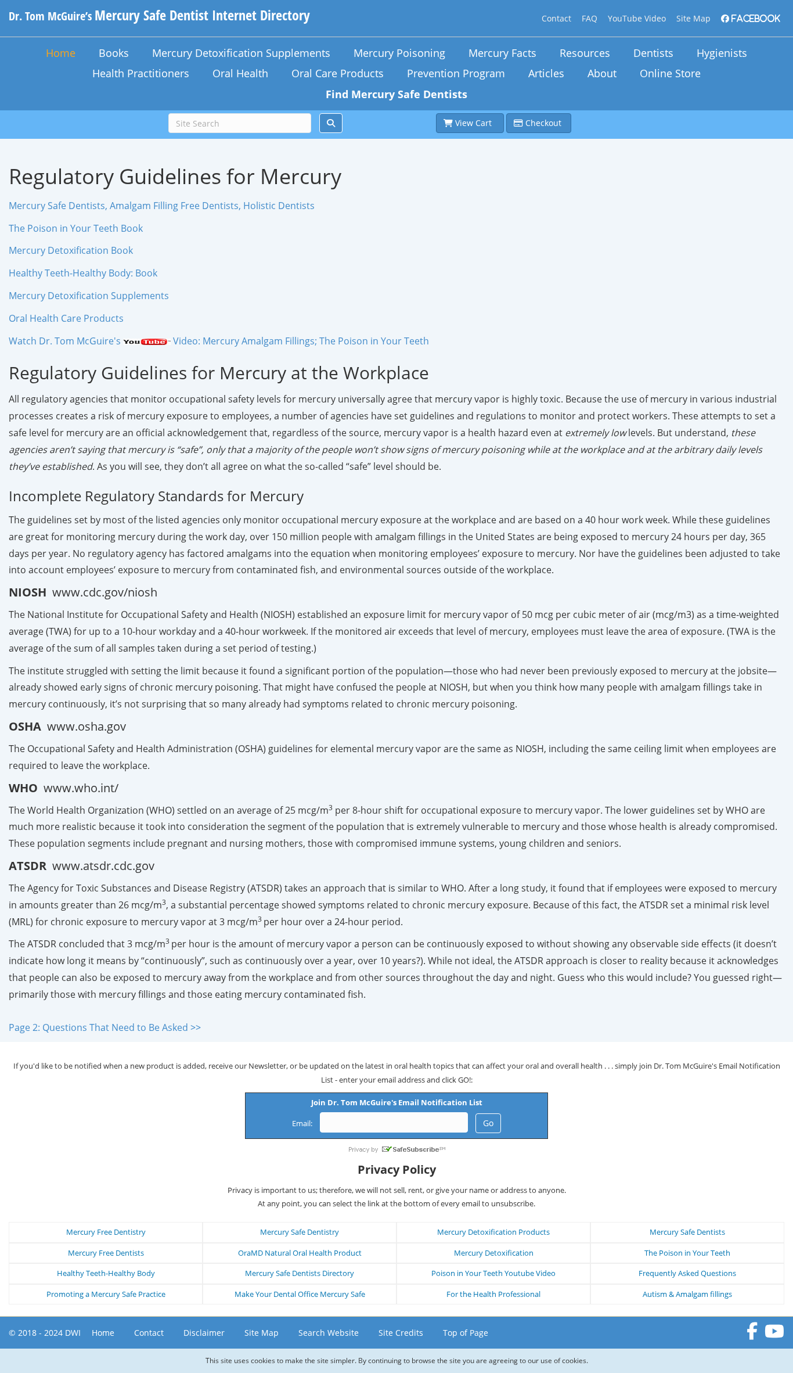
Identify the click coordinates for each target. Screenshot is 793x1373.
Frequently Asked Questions (687, 1273)
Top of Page (465, 1332)
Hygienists (722, 53)
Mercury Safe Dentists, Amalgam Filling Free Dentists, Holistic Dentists (162, 205)
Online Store (670, 73)
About (602, 73)
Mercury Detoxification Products (493, 1232)
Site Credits (401, 1332)
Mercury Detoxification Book (71, 250)
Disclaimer (204, 1332)
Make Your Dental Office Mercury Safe (300, 1294)
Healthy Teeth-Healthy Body (106, 1273)
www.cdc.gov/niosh (104, 592)
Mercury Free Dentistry (106, 1232)
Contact (556, 18)
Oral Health (240, 73)
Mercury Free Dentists (106, 1253)
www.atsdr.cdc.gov (103, 866)
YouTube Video (637, 18)
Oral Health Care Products (66, 318)
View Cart (474, 122)
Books (114, 53)
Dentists (653, 53)
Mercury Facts (502, 53)
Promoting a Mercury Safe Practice (105, 1294)
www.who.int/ (81, 788)
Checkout (543, 122)
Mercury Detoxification (494, 1253)
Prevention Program (456, 73)
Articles (546, 73)
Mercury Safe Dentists (687, 1232)
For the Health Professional (493, 1294)
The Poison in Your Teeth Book (76, 228)
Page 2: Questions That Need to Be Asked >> (105, 1027)
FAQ (589, 18)
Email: (302, 1123)
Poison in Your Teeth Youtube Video (493, 1273)
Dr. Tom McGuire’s (159, 16)
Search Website (328, 1332)
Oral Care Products (337, 73)
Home (60, 53)
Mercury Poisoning (399, 53)
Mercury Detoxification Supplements (241, 53)
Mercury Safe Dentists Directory (299, 1273)
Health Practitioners (140, 73)
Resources (585, 53)
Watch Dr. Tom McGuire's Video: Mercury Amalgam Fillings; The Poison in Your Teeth (219, 341)
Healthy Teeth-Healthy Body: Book (83, 273)
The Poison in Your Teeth (687, 1253)
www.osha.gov (86, 726)
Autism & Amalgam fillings (687, 1294)
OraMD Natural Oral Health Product (300, 1253)
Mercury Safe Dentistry (299, 1232)
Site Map (693, 18)
